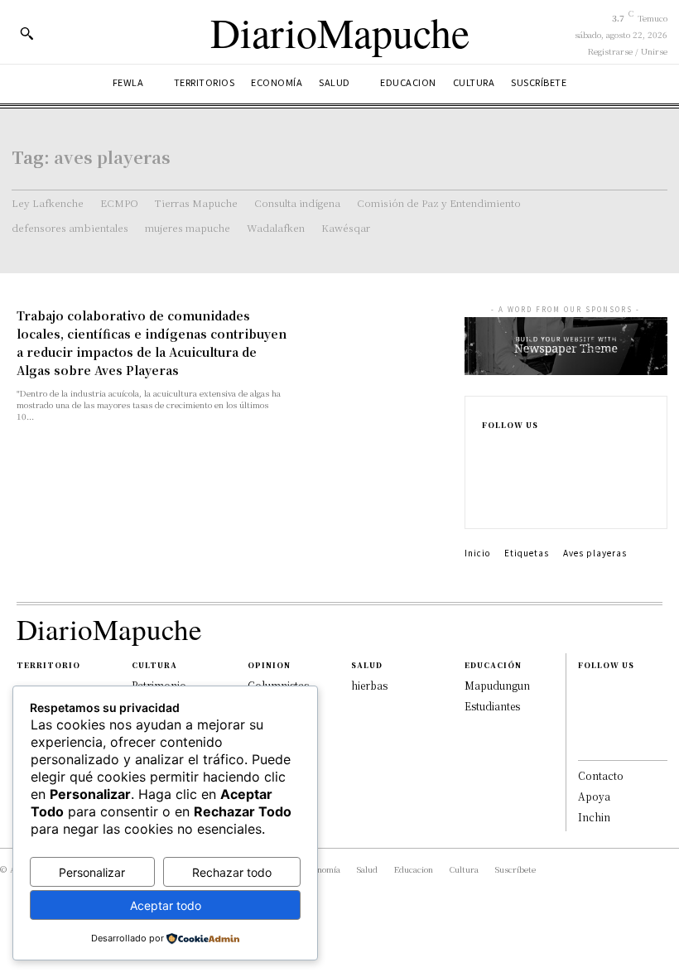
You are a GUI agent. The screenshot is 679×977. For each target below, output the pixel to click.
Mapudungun (497, 685)
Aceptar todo (165, 905)
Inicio (477, 552)
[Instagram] (490, 467)
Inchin (594, 817)
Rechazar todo (232, 872)
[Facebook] (490, 448)
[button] (26, 33)
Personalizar (92, 872)
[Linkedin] (490, 485)
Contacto (601, 775)
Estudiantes (492, 706)
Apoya (594, 796)
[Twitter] (490, 503)
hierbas (369, 685)
